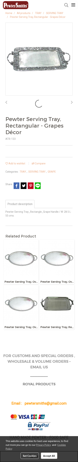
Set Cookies (29, 455)
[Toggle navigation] (73, 5)
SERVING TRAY (37, 171)
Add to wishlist (16, 163)
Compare (40, 163)
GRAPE (52, 171)
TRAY (23, 171)
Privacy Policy (43, 444)
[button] (65, 5)
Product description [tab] (19, 204)
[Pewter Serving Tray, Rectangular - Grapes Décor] (39, 59)
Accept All (49, 455)
